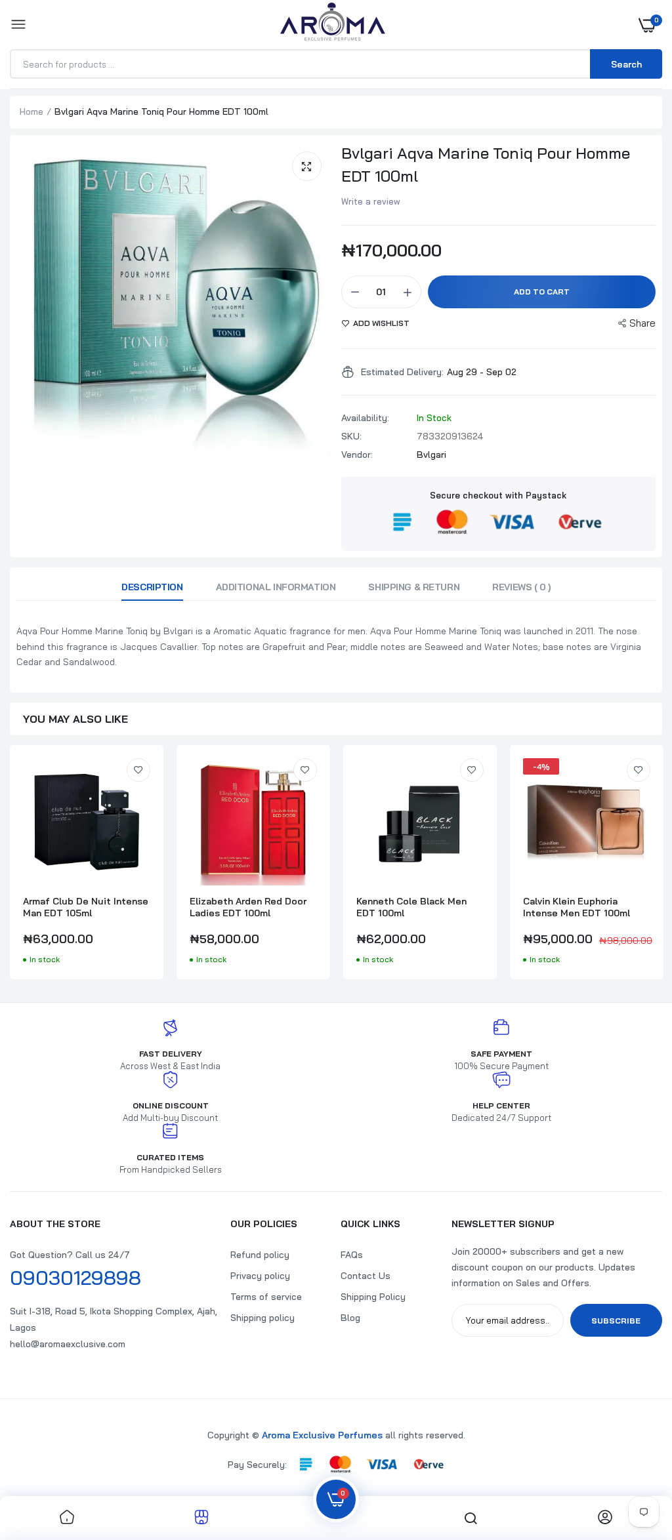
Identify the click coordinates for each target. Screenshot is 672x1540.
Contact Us (365, 1276)
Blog (350, 1318)
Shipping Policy (373, 1297)
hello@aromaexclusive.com (67, 1344)
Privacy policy (260, 1276)
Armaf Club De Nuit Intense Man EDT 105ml (85, 907)
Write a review (370, 201)
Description (151, 587)
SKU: (351, 436)
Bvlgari (431, 454)
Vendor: (357, 454)
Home (31, 111)
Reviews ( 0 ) (521, 587)
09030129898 (75, 1277)
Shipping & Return (413, 587)
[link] (138, 770)
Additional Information (276, 587)
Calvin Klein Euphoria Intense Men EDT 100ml (576, 907)
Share (642, 323)
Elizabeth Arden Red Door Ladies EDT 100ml (248, 907)
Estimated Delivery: (402, 372)
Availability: (365, 418)
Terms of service (266, 1297)
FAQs (352, 1255)
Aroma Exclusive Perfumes (322, 1435)
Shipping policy (262, 1318)
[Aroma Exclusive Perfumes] (332, 25)
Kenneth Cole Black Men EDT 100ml (411, 907)
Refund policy (259, 1255)
